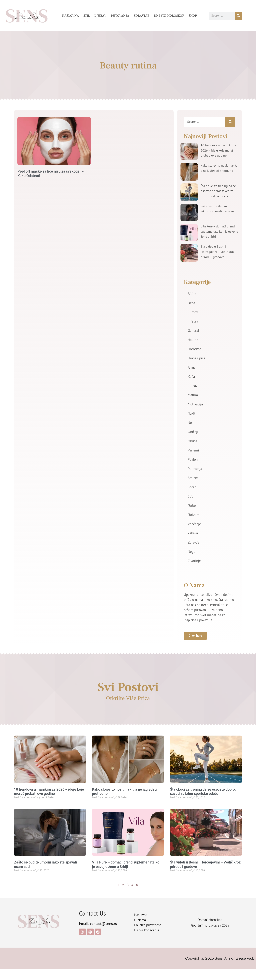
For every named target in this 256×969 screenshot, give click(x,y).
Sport (192, 487)
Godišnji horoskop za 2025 (210, 925)
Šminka (193, 478)
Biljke (192, 294)
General (193, 330)
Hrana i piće (196, 358)
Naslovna (70, 16)
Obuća (192, 441)
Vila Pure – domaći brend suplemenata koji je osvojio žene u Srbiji (219, 231)
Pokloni (193, 459)
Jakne (192, 367)
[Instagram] (82, 932)
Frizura (193, 321)
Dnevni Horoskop (169, 16)
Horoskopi (195, 349)
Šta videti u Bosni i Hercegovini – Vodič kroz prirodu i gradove (217, 251)
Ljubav (100, 16)
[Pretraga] (238, 16)
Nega (191, 551)
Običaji (193, 432)
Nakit (191, 413)
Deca (191, 303)
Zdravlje (141, 16)
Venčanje (194, 524)
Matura (193, 395)
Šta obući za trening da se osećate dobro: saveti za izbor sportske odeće (218, 191)
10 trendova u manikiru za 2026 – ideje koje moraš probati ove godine (218, 150)
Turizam (193, 515)
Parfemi (193, 450)
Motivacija (195, 404)
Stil (86, 16)
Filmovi (193, 312)
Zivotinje (194, 561)
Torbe (192, 505)
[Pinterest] (90, 932)
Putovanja (120, 16)
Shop (193, 16)
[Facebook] (98, 932)
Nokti (192, 422)
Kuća (191, 376)
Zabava (193, 533)
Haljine (193, 340)
